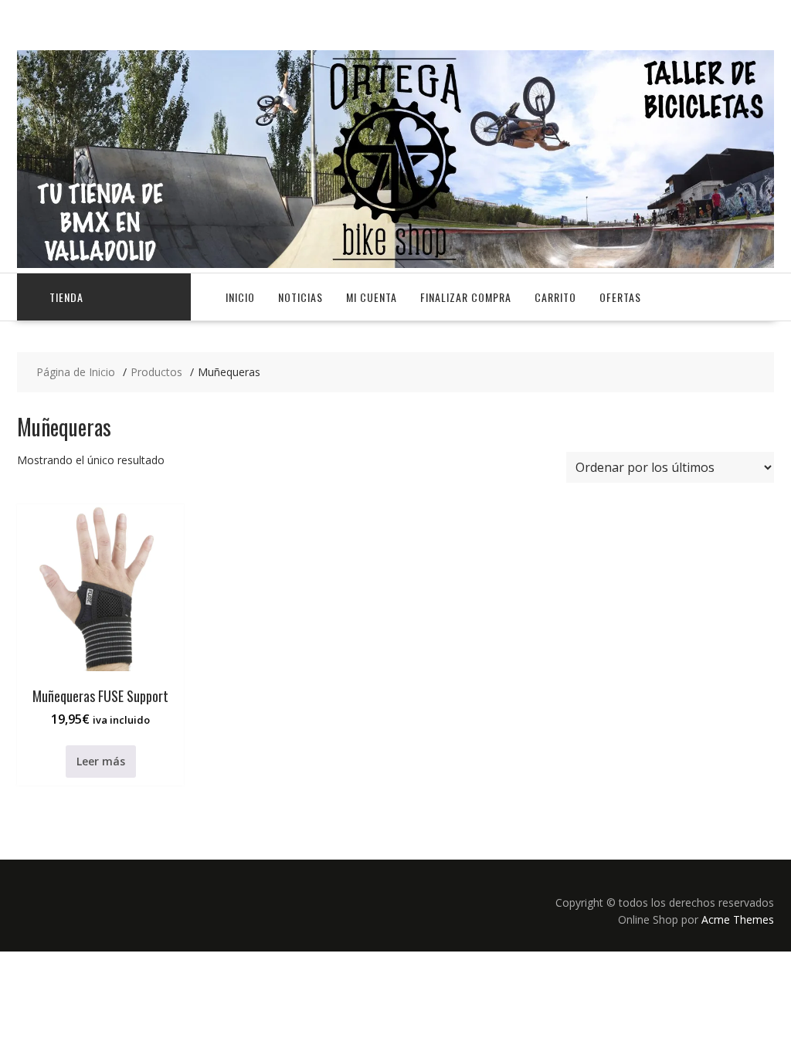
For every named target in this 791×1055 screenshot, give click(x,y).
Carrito (555, 297)
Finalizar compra (465, 297)
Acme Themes (737, 919)
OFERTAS (620, 297)
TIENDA (66, 297)
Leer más (100, 761)
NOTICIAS (300, 297)
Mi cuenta (371, 297)
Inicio (240, 297)
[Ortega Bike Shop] (395, 263)
